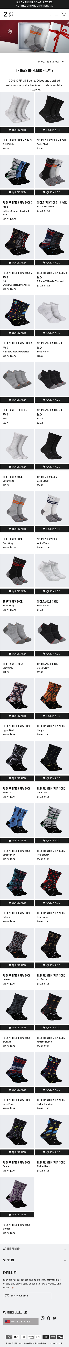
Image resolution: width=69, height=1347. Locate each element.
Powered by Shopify (55, 1343)
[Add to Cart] (17, 130)
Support (8, 1261)
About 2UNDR (11, 1249)
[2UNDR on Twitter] (54, 1318)
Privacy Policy (40, 1343)
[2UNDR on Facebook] (48, 1318)
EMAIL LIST (9, 1273)
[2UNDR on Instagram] (42, 1318)
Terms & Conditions (26, 1343)
